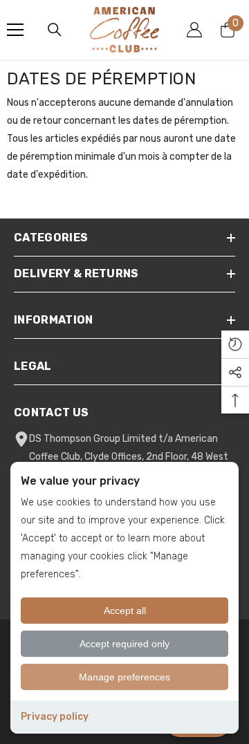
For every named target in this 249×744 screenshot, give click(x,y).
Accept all (125, 610)
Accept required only (124, 643)
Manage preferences (124, 676)
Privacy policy (55, 717)
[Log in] (194, 29)
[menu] (15, 29)
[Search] (54, 29)
